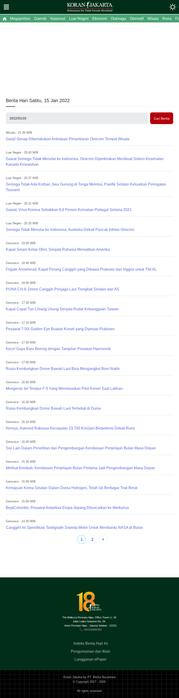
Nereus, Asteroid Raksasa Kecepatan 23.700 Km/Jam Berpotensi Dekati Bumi (70, 428)
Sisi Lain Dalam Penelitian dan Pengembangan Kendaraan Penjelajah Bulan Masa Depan (81, 448)
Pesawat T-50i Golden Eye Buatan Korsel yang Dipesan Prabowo (60, 329)
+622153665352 (92, 629)
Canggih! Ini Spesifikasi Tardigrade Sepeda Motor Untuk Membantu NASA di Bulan (74, 528)
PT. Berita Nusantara (101, 677)
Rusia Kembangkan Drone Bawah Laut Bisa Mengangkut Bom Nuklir (63, 369)
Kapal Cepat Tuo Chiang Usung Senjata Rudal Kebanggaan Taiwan (62, 309)
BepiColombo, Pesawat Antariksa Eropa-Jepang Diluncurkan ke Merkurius (67, 508)
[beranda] (5, 18)
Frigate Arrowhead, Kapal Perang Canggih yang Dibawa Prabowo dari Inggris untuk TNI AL (81, 269)
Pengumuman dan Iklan (90, 651)
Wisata (10, 132)
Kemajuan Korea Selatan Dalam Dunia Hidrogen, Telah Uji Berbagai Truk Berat (71, 488)
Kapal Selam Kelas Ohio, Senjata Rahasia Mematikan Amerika (58, 249)
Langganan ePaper (91, 659)
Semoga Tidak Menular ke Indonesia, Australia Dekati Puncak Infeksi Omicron (70, 230)
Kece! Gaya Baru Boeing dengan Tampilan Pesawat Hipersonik (58, 349)
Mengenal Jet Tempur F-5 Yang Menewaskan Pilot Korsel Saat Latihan (64, 388)
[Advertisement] (89, 57)
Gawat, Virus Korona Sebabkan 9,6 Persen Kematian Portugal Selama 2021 (69, 210)
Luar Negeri (13, 152)
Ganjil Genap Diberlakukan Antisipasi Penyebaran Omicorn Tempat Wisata (67, 139)
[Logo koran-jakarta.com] (90, 7)
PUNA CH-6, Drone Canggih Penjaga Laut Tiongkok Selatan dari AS (62, 289)
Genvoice (12, 243)
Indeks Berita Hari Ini (90, 643)
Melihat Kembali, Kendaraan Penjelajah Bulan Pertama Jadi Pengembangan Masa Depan (80, 468)
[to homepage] (90, 603)
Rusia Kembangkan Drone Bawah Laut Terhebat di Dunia (53, 408)
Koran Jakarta (72, 677)
